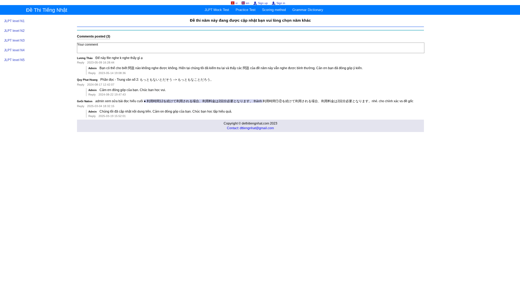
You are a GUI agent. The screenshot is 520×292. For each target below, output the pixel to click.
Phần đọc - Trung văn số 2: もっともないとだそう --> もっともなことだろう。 (156, 79)
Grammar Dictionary (307, 10)
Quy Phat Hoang (87, 79)
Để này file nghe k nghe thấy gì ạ (119, 58)
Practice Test (246, 10)
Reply (80, 62)
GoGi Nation (84, 101)
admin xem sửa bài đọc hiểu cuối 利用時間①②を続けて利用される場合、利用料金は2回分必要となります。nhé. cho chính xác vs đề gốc (254, 101)
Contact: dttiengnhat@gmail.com (250, 128)
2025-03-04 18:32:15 (100, 106)
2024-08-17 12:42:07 (100, 84)
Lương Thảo (85, 58)
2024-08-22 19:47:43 (112, 94)
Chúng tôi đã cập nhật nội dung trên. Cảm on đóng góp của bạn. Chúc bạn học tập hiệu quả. (166, 111)
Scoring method (274, 10)
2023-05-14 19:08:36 (112, 73)
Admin (92, 68)
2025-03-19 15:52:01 (112, 116)
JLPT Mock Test (217, 10)
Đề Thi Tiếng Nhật (46, 10)
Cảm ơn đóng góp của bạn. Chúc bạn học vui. (133, 90)
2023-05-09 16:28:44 (100, 62)
